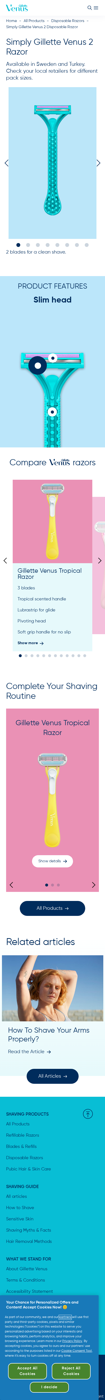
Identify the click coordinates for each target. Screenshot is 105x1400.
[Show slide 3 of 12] (32, 655)
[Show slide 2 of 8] (28, 245)
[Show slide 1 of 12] (20, 655)
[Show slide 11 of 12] (78, 655)
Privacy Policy (72, 1341)
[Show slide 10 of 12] (73, 655)
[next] (96, 163)
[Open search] (89, 7)
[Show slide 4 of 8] (48, 245)
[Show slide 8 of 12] (61, 655)
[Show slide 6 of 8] (67, 245)
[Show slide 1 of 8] (18, 245)
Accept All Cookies (27, 1371)
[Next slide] (98, 560)
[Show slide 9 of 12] (67, 655)
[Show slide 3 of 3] (58, 885)
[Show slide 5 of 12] (43, 655)
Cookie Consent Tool (76, 1351)
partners (65, 1317)
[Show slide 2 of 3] (52, 885)
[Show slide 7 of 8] (77, 245)
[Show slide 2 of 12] (26, 655)
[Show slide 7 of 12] (55, 655)
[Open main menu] (96, 8)
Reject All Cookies (71, 1371)
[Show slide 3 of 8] (38, 245)
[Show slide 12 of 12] (84, 655)
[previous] (8, 163)
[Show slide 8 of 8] (87, 245)
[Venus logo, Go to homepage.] (17, 7)
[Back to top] (88, 1114)
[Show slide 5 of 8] (57, 245)
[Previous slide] (6, 560)
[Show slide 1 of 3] (46, 885)
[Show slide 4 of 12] (37, 655)
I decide (49, 1387)
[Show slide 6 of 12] (49, 655)
